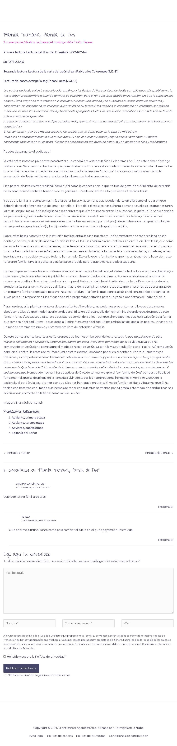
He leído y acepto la (37, 656)
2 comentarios (13, 42)
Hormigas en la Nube (129, 728)
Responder (166, 506)
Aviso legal (36, 736)
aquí (47, 151)
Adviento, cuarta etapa (27, 428)
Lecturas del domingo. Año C (55, 42)
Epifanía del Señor (24, 433)
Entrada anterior (17, 452)
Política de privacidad (50, 656)
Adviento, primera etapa (28, 417)
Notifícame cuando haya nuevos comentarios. (39, 675)
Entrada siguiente (159, 452)
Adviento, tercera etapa (28, 422)
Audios (30, 42)
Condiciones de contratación (128, 736)
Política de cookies (60, 736)
